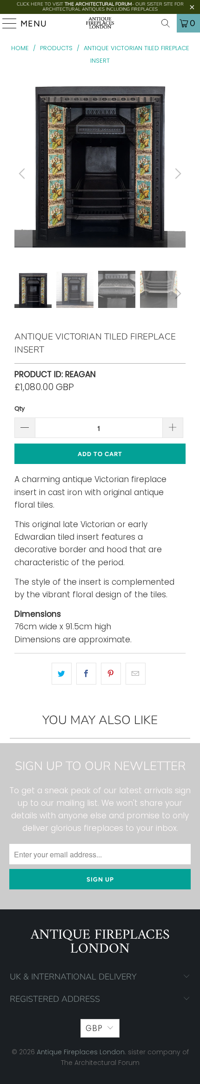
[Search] (165, 23)
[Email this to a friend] (136, 674)
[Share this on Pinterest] (111, 674)
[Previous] (23, 173)
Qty (19, 408)
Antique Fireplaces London (81, 1052)
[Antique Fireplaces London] (100, 23)
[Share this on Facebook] (86, 674)
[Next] (176, 173)
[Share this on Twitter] (62, 674)
